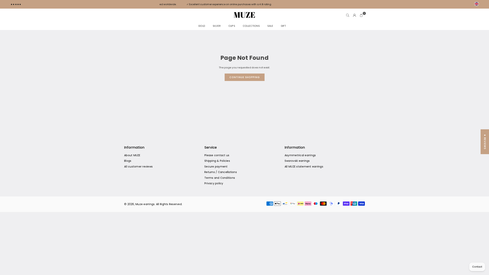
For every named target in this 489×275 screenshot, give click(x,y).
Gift (283, 26)
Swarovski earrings (297, 161)
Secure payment (216, 166)
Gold (201, 26)
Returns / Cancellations (220, 172)
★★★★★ (16, 4)
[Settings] (354, 15)
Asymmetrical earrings (300, 155)
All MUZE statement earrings (304, 166)
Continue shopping (244, 77)
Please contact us (216, 155)
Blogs (127, 161)
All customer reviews (138, 166)
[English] (476, 4)
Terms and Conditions (219, 178)
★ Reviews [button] (485, 141)
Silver (217, 26)
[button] (361, 15)
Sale (270, 26)
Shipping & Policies (217, 161)
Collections (251, 26)
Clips (231, 26)
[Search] (347, 15)
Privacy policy (213, 183)
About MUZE (132, 155)
